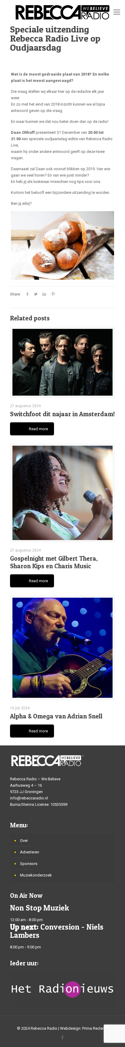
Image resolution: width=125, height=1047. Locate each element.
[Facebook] (62, 1037)
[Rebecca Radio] (62, 12)
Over (24, 840)
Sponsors (28, 863)
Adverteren (29, 852)
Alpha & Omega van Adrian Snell (56, 716)
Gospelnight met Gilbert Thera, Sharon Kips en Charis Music (54, 562)
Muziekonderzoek (36, 875)
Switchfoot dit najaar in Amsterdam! (62, 414)
